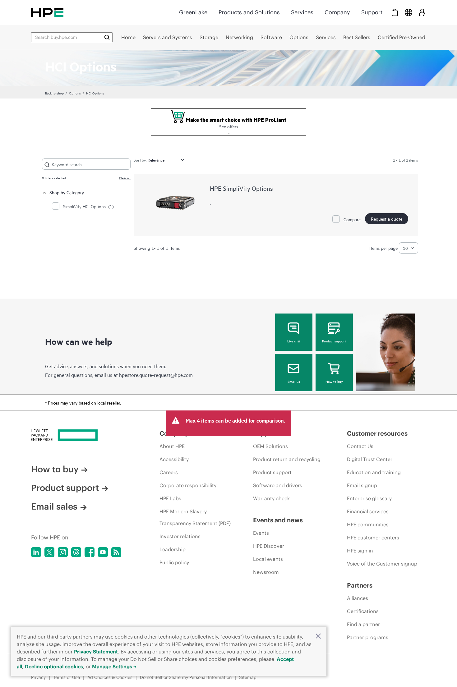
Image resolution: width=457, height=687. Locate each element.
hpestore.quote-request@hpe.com (156, 374)
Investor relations (180, 536)
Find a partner (363, 624)
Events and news (278, 520)
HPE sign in (360, 550)
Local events (268, 559)
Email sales (54, 506)
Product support (334, 340)
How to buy (334, 381)
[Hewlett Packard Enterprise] (47, 12)
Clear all (125, 177)
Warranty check (271, 498)
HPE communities (368, 524)
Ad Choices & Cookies (109, 677)
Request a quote (386, 219)
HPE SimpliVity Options (241, 188)
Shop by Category (66, 192)
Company (337, 12)
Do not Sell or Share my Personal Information (186, 677)
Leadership (172, 549)
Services (302, 12)
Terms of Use (66, 677)
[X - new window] (49, 552)
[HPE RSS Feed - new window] (116, 552)
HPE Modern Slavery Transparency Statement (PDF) (195, 517)
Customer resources (377, 433)
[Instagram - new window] (63, 552)
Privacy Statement (96, 651)
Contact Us (360, 446)
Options (75, 92)
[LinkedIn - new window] (36, 552)
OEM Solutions (270, 446)
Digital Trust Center (369, 459)
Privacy (38, 677)
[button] (318, 636)
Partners (359, 585)
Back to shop (54, 92)
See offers (228, 126)
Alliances (357, 598)
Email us (294, 381)
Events (261, 533)
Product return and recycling (287, 459)
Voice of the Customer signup (382, 564)
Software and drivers (277, 485)
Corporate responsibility (187, 485)
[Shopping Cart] (395, 12)
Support (371, 12)
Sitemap (247, 677)
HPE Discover (268, 546)
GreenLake (193, 12)
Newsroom (266, 572)
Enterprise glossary (369, 498)
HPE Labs (170, 498)
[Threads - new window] (76, 552)
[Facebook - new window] (90, 552)
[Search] (107, 37)
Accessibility (174, 459)
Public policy (174, 562)
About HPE (172, 446)
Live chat (293, 340)
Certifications (363, 611)
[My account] (422, 12)
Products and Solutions (249, 12)
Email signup (362, 485)
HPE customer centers (373, 537)
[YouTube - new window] (103, 552)
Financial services (368, 511)
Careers (168, 472)
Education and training (374, 472)
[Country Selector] (408, 12)
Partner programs (367, 637)
